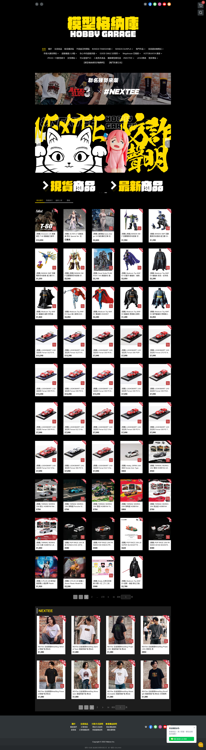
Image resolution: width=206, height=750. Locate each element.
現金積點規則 (111, 727)
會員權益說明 (111, 724)
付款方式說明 (97, 724)
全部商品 (84, 724)
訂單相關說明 (84, 730)
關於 (73, 724)
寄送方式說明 (97, 727)
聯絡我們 (73, 727)
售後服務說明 (97, 730)
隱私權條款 (111, 730)
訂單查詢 (84, 727)
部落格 (73, 730)
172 (102, 597)
